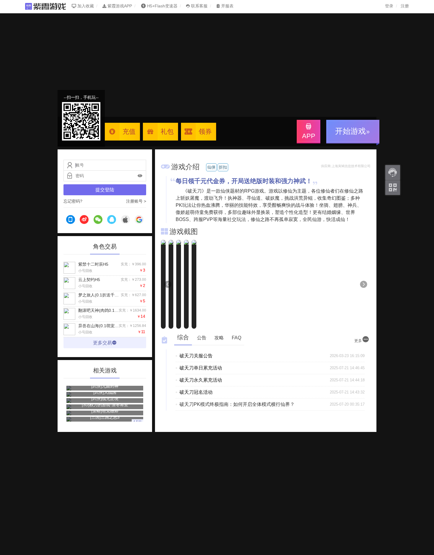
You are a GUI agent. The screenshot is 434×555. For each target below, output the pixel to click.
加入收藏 (85, 6)
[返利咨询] (392, 172)
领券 (205, 131)
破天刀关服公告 (196, 355)
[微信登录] (98, 220)
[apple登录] (125, 220)
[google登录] (139, 220)
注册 (405, 6)
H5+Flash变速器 (162, 6)
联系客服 (199, 6)
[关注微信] (392, 187)
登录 (389, 6)
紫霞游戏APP (119, 6)
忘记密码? (72, 201)
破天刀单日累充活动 (201, 367)
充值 (129, 131)
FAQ (236, 337)
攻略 (219, 337)
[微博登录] (84, 220)
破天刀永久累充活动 (201, 380)
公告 (201, 337)
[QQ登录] (111, 220)
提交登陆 (104, 189)
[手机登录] (70, 220)
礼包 (167, 131)
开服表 (227, 6)
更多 (358, 340)
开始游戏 (350, 131)
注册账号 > (136, 201)
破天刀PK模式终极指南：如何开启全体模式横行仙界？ (237, 404)
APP (308, 136)
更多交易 (102, 342)
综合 (183, 337)
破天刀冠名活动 (196, 392)
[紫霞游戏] (48, 6)
